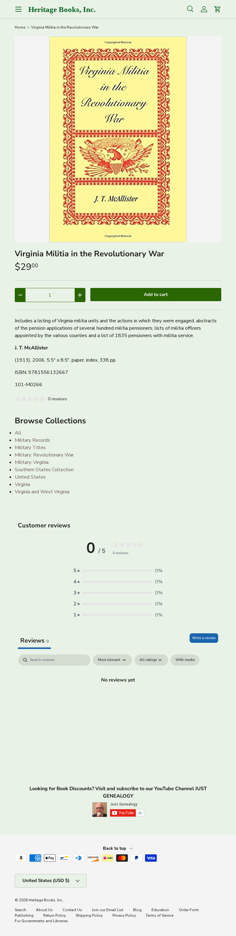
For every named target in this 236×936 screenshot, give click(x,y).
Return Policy (54, 915)
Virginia (22, 484)
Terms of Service (159, 915)
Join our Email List (107, 909)
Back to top (115, 848)
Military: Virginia (32, 462)
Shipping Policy (89, 915)
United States (30, 477)
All (18, 432)
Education (160, 909)
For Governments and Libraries (41, 921)
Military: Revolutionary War (44, 455)
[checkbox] (185, 660)
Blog (137, 909)
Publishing (24, 915)
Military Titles (30, 447)
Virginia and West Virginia (42, 491)
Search (20, 909)
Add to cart (156, 294)
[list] (118, 139)
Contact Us (72, 909)
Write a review (204, 637)
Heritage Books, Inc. (46, 900)
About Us (44, 909)
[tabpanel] (118, 700)
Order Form (189, 909)
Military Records (32, 440)
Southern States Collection (44, 469)
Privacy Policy (124, 915)
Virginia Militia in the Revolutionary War (65, 27)
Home (20, 27)
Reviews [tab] (34, 640)
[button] (118, 570)
